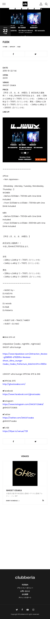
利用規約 (25, 585)
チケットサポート (25, 597)
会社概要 (25, 594)
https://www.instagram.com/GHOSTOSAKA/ (23, 404)
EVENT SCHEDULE (12, 501)
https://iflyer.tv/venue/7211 (15, 431)
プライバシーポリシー (25, 588)
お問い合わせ (25, 591)
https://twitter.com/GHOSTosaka (18, 417)
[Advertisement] (25, 542)
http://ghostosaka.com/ (14, 384)
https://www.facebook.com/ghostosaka (21, 394)
